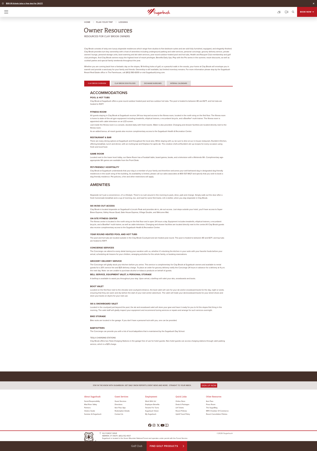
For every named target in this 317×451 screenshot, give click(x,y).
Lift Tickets (180, 407)
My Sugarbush (150, 414)
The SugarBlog (211, 407)
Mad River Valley (90, 404)
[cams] (286, 11)
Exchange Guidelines (153, 83)
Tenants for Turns (152, 407)
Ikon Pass (209, 401)
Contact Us (119, 414)
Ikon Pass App (120, 407)
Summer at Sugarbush (92, 414)
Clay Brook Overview (97, 83)
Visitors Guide (89, 411)
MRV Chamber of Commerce (217, 411)
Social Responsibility (92, 401)
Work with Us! (150, 401)
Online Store (180, 401)
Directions (118, 404)
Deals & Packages (182, 404)
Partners (87, 407)
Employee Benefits (152, 404)
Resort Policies (181, 411)
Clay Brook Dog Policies (125, 83)
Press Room (210, 404)
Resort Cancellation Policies (216, 414)
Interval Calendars (178, 83)
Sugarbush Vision (152, 411)
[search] (293, 11)
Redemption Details (122, 411)
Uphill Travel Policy (183, 414)
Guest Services (120, 401)
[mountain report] (279, 11)
